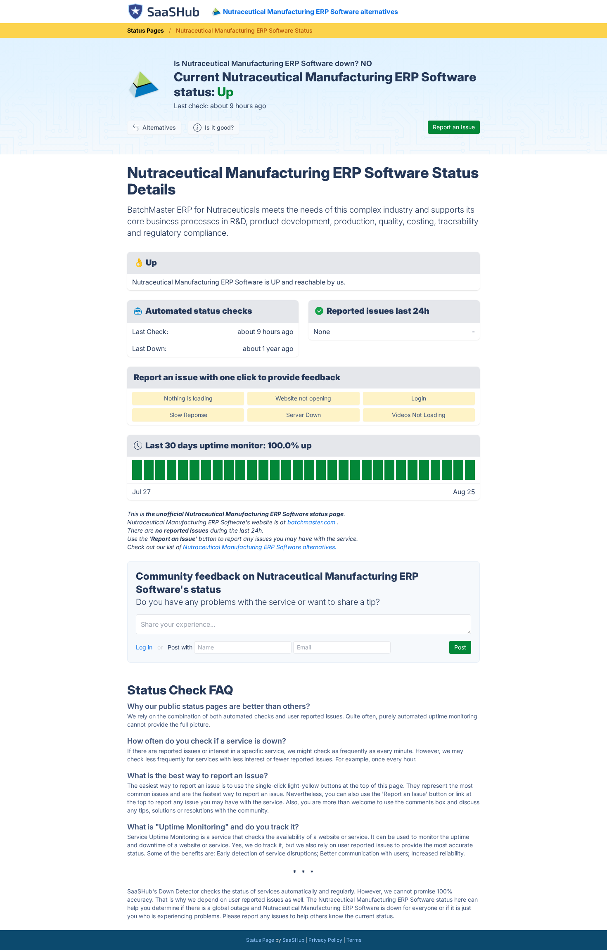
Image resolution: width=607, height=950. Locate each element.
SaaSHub (293, 940)
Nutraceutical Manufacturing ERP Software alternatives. (260, 546)
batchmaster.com (311, 522)
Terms (353, 940)
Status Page (260, 940)
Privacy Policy (325, 940)
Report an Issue (454, 126)
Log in (145, 647)
